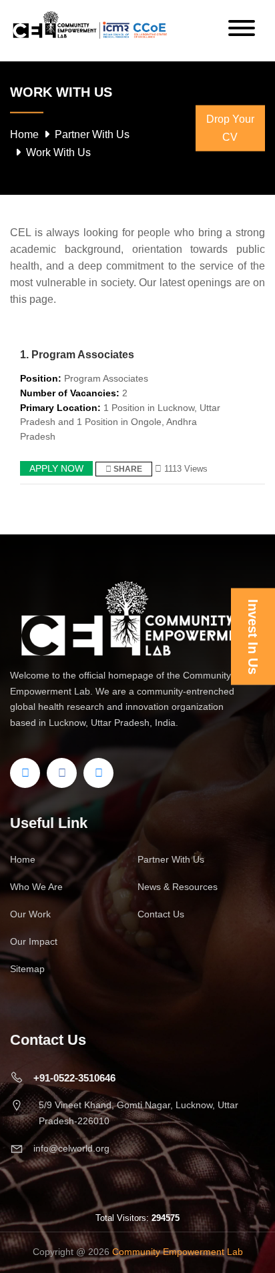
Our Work (30, 914)
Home (24, 134)
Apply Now (56, 468)
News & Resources (178, 886)
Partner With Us (92, 134)
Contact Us (161, 914)
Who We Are (36, 886)
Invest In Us (253, 637)
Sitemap (27, 968)
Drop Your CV (230, 128)
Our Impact (33, 941)
